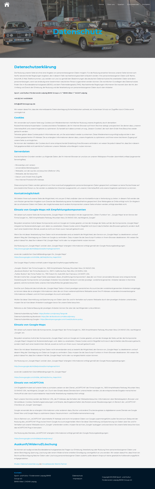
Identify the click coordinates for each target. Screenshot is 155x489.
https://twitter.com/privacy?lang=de (53, 314)
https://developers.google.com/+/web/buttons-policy (61, 319)
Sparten (121, 4)
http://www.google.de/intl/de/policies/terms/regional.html (37, 249)
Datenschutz (77, 476)
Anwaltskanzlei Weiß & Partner (54, 464)
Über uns (111, 4)
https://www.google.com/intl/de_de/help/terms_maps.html (37, 257)
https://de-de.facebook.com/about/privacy (58, 316)
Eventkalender (133, 4)
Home (101, 4)
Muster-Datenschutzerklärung (26, 464)
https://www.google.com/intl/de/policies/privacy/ (33, 438)
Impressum (77, 479)
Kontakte (146, 4)
